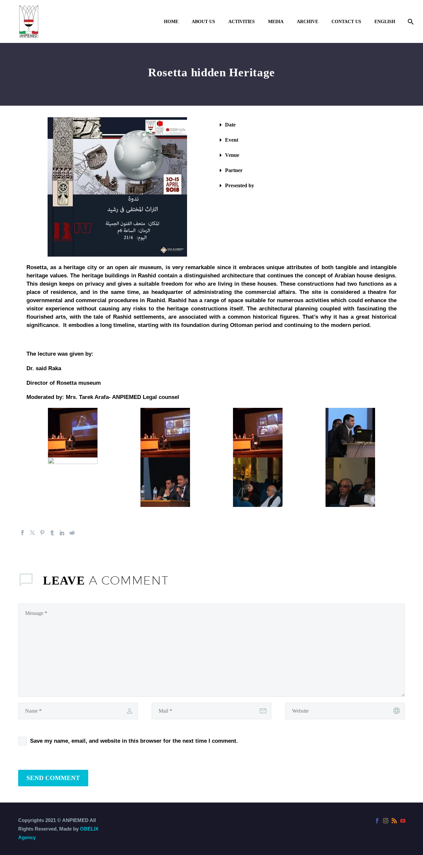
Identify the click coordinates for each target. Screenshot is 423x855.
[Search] (410, 22)
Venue (232, 155)
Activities (241, 21)
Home (171, 21)
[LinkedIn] (62, 532)
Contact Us (346, 21)
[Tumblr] (52, 532)
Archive (307, 21)
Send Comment (53, 777)
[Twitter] (32, 532)
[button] (306, 124)
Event (231, 140)
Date (230, 124)
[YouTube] (402, 820)
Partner (234, 170)
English (384, 21)
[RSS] (394, 820)
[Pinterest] (42, 532)
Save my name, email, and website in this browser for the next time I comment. (134, 741)
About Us (203, 21)
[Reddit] (72, 532)
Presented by (239, 185)
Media (276, 21)
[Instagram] (385, 820)
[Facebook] (22, 532)
